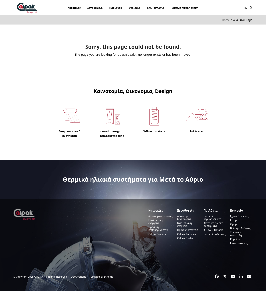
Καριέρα (235, 239)
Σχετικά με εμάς (239, 216)
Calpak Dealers (157, 234)
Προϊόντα (211, 210)
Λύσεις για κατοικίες (160, 216)
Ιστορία (234, 220)
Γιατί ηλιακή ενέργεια (155, 221)
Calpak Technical (186, 234)
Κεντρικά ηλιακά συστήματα (213, 224)
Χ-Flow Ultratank (213, 230)
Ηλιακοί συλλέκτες (215, 234)
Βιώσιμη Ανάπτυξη (241, 228)
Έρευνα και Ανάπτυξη (236, 233)
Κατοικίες (155, 210)
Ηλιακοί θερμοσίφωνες (212, 217)
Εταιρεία (236, 210)
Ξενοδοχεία (185, 210)
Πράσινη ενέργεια (187, 230)
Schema (108, 276)
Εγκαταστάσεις (239, 243)
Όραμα (234, 224)
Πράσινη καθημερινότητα (158, 228)
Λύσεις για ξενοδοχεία (184, 217)
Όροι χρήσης (78, 276)
